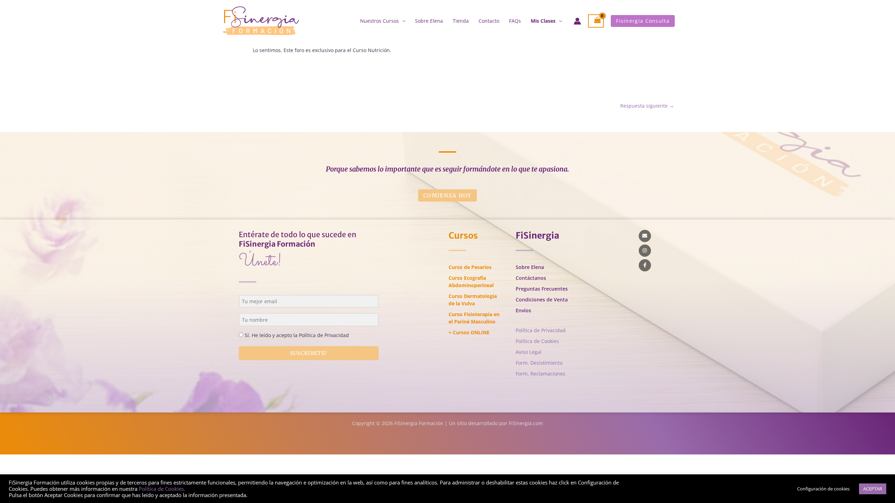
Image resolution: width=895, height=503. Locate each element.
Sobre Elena (429, 20)
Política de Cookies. (162, 488)
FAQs (515, 20)
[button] (643, 21)
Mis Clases (543, 20)
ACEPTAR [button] (872, 489)
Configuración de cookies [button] (823, 489)
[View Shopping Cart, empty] (596, 21)
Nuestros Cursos (379, 20)
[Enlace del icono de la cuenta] (577, 21)
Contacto (489, 20)
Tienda (461, 20)
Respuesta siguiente (647, 105)
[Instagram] (645, 251)
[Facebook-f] (645, 265)
